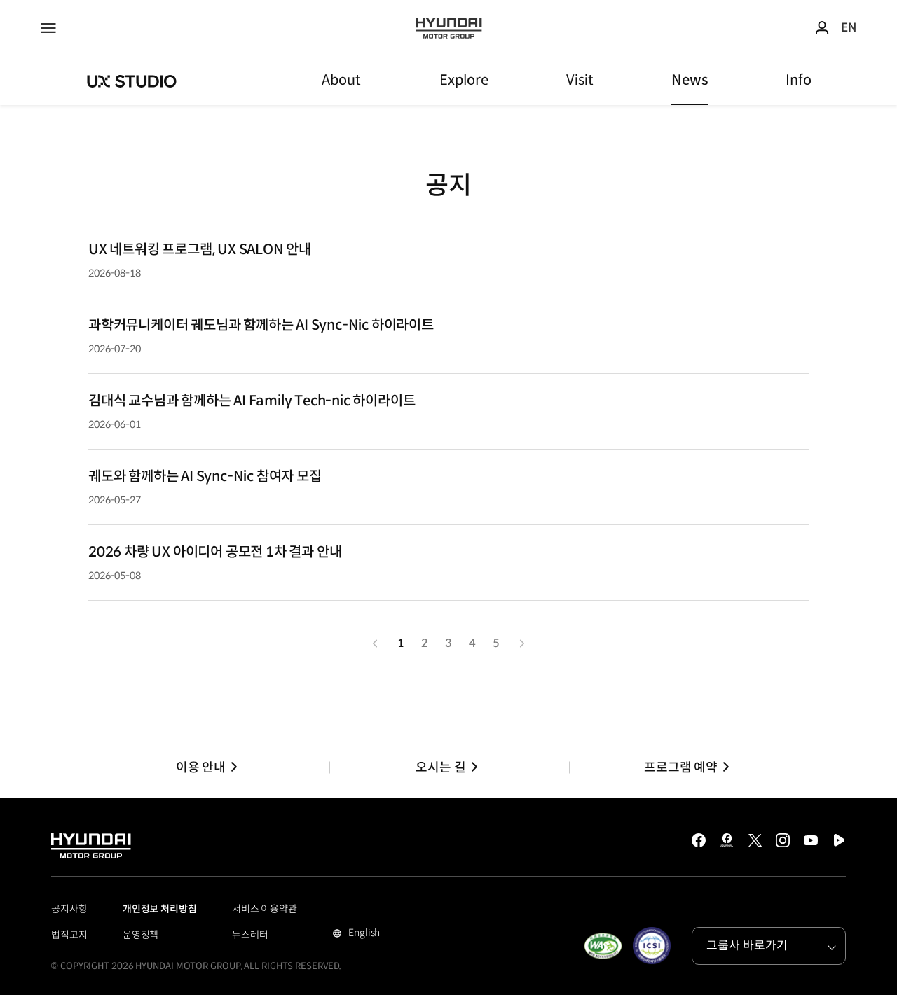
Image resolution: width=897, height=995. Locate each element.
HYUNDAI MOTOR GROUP (449, 28)
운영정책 (141, 934)
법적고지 (69, 934)
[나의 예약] (822, 28)
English (362, 934)
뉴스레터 (250, 934)
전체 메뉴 (48, 28)
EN (848, 27)
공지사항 (69, 909)
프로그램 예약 (681, 767)
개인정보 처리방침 (160, 909)
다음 (522, 643)
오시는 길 (440, 767)
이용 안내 (201, 767)
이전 (375, 643)
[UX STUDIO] (132, 80)
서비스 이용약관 (264, 909)
